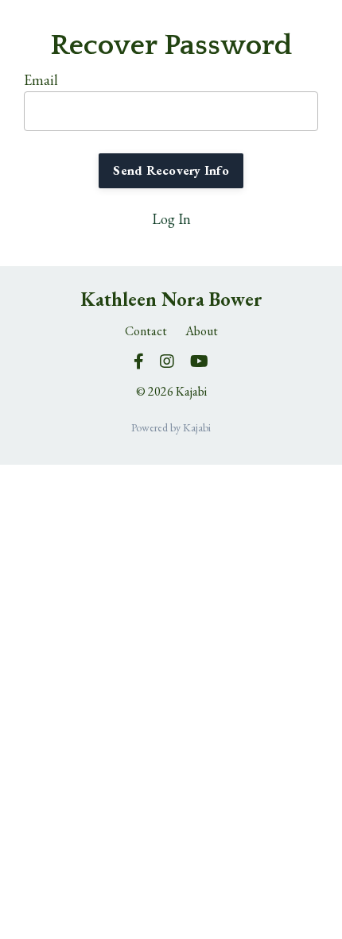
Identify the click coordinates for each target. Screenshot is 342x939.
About (201, 331)
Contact (146, 331)
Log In (171, 219)
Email (41, 80)
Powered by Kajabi (171, 427)
